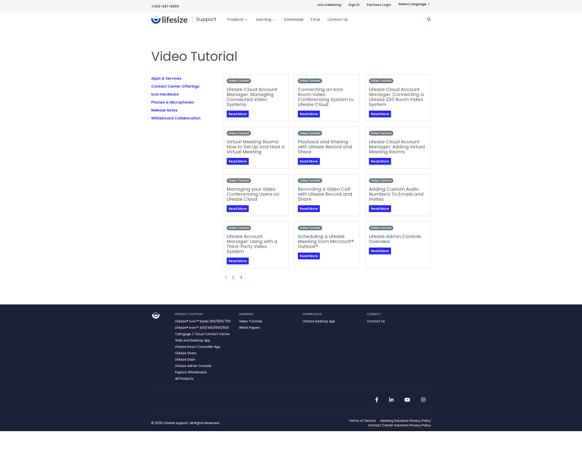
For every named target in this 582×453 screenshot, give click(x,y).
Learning (263, 19)
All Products (184, 378)
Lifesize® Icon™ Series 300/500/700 (203, 321)
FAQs (315, 19)
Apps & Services (166, 78)
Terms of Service (362, 420)
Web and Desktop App (192, 340)
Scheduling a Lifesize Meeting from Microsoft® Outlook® (326, 241)
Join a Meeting (329, 5)
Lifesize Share (185, 353)
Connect (374, 314)
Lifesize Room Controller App (197, 346)
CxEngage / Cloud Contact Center (202, 334)
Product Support (189, 314)
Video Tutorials (250, 321)
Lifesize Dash (185, 359)
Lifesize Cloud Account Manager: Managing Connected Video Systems (252, 97)
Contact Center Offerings (175, 86)
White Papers (249, 327)
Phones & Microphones (172, 102)
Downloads (294, 19)
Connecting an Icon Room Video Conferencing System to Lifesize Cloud (326, 97)
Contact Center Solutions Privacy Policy (399, 425)
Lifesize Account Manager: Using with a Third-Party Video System (252, 244)
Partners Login (379, 5)
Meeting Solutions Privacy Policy (405, 420)
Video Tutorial (238, 81)
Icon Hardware (165, 94)
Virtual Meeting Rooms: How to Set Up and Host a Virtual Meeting (256, 147)
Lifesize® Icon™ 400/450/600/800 (202, 327)
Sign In (354, 5)
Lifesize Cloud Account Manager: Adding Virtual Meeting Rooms (397, 147)
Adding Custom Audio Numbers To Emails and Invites (396, 194)
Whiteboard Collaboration (176, 118)
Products (235, 19)
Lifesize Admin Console (193, 366)
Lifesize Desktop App (319, 321)
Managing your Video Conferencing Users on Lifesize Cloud (253, 194)
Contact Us (337, 19)
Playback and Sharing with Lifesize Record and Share (325, 147)
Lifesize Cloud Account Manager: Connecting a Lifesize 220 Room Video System (396, 97)
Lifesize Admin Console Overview (395, 239)
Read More (238, 114)
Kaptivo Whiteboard (190, 372)
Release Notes (164, 110)
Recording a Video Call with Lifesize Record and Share (325, 194)
